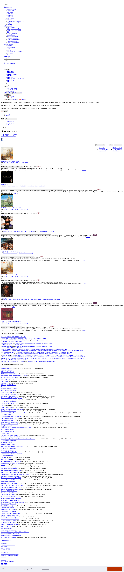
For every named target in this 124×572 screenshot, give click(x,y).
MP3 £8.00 (4, 235)
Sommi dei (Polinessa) (7, 506)
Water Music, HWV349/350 (9, 340)
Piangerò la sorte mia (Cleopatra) (9, 483)
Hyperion (9, 45)
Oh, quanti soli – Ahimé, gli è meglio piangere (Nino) (15, 474)
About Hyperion (4, 564)
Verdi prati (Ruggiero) (7, 526)
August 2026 (10, 10)
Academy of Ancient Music (28, 231)
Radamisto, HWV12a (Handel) (9, 491)
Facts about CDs (4, 552)
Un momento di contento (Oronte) (10, 519)
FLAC (10, 93)
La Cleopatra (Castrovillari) (8, 448)
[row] (62, 159)
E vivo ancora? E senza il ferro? (9, 424)
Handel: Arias (4, 184)
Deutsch (11, 98)
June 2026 (10, 13)
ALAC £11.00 (19, 166)
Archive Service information (7, 561)
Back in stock (11, 27)
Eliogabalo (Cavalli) (6, 426)
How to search (4, 543)
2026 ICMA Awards (12, 33)
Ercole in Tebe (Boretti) (7, 429)
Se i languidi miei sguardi (9, 352)
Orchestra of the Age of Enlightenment (31, 299)
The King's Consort (8, 162)
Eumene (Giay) (5, 433)
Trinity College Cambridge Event (16, 21)
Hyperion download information (8, 545)
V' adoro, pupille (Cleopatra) (8, 520)
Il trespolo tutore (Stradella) (8, 444)
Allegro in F (4, 383)
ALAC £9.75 (18, 235)
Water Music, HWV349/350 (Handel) (11, 535)
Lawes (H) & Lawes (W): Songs (9, 251)
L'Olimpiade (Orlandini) (7, 455)
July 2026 (10, 12)
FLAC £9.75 (11, 235)
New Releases (8, 7)
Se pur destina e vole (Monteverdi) (10, 500)
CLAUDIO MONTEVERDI (12, 347)
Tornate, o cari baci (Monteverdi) (9, 515)
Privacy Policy (4, 563)
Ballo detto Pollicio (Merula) (8, 390)
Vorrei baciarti (6, 358)
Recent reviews (11, 9)
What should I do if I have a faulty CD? (9, 554)
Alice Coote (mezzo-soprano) (11, 186)
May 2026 (10, 15)
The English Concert (25, 186)
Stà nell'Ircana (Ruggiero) (8, 509)
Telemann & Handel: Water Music (10, 275)
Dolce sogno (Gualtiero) (7, 418)
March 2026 (10, 18)
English (8, 99)
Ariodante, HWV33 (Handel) (9, 385)
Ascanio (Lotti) (5, 386)
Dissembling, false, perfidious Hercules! (11, 416)
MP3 (6, 86)
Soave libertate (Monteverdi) (8, 504)
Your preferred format (11, 118)
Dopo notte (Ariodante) (7, 420)
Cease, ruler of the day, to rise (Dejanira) (11, 398)
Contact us (3, 557)
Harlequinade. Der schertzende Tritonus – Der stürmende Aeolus (18, 439)
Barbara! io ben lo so (6, 392)
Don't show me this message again (11, 128)
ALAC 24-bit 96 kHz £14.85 (55, 190)
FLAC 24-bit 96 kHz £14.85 (41, 190)
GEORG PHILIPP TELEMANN (13, 360)
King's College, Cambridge (14, 51)
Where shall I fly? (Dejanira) (8, 537)
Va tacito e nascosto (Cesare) (8, 522)
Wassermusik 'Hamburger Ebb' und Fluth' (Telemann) (15, 532)
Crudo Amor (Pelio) (6, 407)
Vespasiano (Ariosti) (6, 528)
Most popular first (103, 149)
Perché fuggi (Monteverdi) (8, 481)
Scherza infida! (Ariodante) (8, 494)
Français (11, 96)
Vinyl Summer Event (13, 23)
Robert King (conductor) (21, 162)
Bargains (9, 24)
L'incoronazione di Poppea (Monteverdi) (12, 453)
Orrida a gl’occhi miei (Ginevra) (9, 480)
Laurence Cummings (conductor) (45, 231)
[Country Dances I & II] (7, 368)
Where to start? (8, 26)
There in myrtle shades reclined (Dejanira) (12, 513)
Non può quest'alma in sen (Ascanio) (11, 470)
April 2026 (10, 16)
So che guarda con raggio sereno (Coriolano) (13, 502)
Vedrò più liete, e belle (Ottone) (9, 524)
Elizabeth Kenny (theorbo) (26, 253)
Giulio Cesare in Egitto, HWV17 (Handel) (12, 437)
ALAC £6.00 (18, 327)
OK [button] (114, 569)
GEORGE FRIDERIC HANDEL (13, 337)
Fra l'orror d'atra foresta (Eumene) (10, 435)
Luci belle (3, 457)
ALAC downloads (12, 89)
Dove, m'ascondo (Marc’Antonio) (10, 422)
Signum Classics (11, 54)
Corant (3, 405)
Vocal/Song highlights (13, 42)
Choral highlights (12, 41)
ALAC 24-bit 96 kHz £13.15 (43, 235)
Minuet (3, 465)
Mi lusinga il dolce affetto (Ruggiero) (11, 461)
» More (84, 170)
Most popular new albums (14, 29)
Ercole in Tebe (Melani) (7, 431)
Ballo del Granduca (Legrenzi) (9, 388)
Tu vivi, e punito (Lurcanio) (8, 517)
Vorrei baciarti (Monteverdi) (8, 530)
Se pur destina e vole (7, 353)
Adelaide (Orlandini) (6, 370)
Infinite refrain (4, 229)
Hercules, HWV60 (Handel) (8, 440)
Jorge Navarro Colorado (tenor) (37, 350)
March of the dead (6, 459)
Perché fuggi (5, 350)
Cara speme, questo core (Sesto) (9, 396)
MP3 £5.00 (4, 327)
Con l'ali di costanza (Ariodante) (9, 403)
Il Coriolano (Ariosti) (6, 442)
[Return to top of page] (7, 540)
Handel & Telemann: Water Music (10, 161)
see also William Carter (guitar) (9, 134)
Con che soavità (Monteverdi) (9, 401)
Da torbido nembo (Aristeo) (8, 411)
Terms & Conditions (5, 548)
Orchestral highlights (12, 36)
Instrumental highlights (13, 39)
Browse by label (8, 44)
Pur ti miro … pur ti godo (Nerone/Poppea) (12, 485)
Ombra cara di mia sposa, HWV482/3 (11, 478)
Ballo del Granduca (7, 343)
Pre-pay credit (4, 546)
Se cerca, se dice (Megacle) (8, 496)
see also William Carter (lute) (8, 136)
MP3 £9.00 (4, 166)
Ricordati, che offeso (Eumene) (9, 493)
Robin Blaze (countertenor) (10, 253)
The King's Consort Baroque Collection (11, 321)
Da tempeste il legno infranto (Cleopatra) (12, 409)
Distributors (3, 560)
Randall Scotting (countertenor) (11, 231)
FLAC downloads (12, 88)
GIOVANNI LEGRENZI (11, 341)
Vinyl (8, 32)
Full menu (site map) (9, 63)
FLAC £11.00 (11, 166)
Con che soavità (6, 349)
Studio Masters (11, 35)
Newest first (102, 148)
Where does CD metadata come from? (9, 555)
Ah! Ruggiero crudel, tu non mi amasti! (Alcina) (14, 375)
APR (8, 48)
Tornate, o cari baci (7, 356)
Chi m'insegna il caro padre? (8, 400)
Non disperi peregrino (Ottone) (9, 468)
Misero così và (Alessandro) (8, 466)
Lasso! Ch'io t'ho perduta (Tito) (9, 452)
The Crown (4, 298)
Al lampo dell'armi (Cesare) (8, 377)
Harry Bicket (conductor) (38, 186)
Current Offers (8, 19)
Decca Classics (11, 47)
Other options (117, 145)
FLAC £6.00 (11, 327)
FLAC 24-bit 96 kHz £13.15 (29, 235)
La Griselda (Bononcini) (7, 450)
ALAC (14, 93)
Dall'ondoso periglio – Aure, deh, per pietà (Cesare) (14, 413)
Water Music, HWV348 (8, 338)
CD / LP (20, 93)
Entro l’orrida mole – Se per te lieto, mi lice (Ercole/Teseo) (16, 427)
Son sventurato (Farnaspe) (8, 507)
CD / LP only (11, 91)
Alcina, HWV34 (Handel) (8, 379)
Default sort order (100, 145)
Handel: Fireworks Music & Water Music (12, 208)
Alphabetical (102, 151)
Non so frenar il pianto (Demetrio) (10, 472)
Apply (9, 85)
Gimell (9, 50)
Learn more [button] (45, 569)
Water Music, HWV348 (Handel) (10, 533)
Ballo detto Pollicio (7, 346)
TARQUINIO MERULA (11, 344)
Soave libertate (6, 355)
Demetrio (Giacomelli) (7, 414)
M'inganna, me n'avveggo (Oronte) (10, 463)
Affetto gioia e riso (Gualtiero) (9, 373)
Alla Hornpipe (5, 381)
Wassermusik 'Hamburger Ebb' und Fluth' (13, 361)
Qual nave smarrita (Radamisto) (9, 487)
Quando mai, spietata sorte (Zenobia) (11, 489)
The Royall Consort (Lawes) (8, 511)
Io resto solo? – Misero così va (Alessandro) (12, 446)
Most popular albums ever (14, 30)
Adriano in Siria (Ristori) (7, 372)
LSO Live (10, 53)
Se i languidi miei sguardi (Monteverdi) (11, 498)
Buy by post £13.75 (28, 190)
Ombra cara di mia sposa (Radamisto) (11, 476)
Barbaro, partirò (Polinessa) (8, 394)
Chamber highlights (12, 38)
